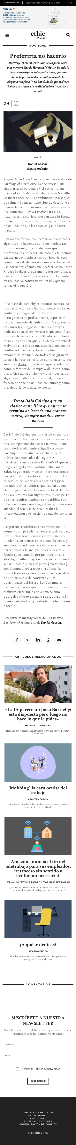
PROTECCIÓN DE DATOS (38, 1112)
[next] (70, 3)
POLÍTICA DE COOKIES (38, 1121)
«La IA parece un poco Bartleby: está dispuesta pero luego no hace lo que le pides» (38, 714)
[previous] (23, 3)
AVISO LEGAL (38, 1118)
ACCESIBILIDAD (38, 1115)
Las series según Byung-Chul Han (43, 2)
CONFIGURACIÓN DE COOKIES (38, 1124)
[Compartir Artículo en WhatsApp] (48, 640)
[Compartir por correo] (59, 640)
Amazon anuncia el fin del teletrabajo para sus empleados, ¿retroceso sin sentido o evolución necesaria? (38, 868)
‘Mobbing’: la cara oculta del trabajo (38, 790)
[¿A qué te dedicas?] (38, 919)
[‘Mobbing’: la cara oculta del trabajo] (38, 762)
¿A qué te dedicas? (38, 944)
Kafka (22, 364)
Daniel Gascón (38, 164)
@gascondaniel (38, 169)
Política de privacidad (47, 1069)
